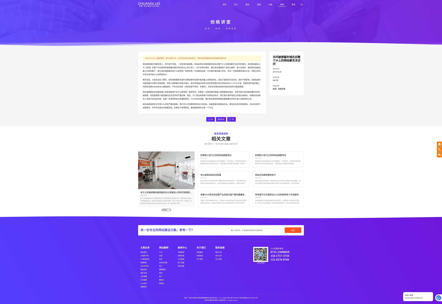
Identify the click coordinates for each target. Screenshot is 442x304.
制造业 (161, 283)
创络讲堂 (231, 28)
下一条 (231, 119)
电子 (160, 266)
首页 (224, 5)
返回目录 (221, 119)
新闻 (282, 5)
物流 (160, 273)
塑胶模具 (162, 269)
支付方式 (218, 256)
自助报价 (200, 252)
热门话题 (181, 262)
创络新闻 (181, 252)
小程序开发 (144, 256)
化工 (160, 276)
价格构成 (200, 256)
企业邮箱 (143, 276)
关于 (236, 5)
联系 (293, 5)
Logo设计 (143, 283)
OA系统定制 (144, 259)
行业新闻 (181, 259)
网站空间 (143, 269)
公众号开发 (144, 266)
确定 (293, 230)
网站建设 (143, 252)
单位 (160, 259)
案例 (259, 5)
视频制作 (143, 287)
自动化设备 (163, 262)
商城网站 (143, 262)
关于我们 (200, 259)
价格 (270, 5)
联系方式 (218, 252)
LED (160, 252)
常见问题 (181, 266)
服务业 (161, 280)
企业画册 (143, 280)
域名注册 (143, 273)
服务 (247, 5)
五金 (160, 256)
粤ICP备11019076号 (233, 298)
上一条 (210, 119)
